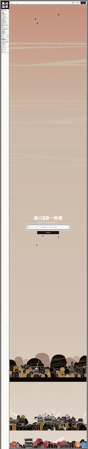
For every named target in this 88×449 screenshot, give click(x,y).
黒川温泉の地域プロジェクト (4, 32)
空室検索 (83, 2)
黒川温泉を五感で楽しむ (4, 30)
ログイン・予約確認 (76, 2)
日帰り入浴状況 (4, 14)
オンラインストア (3, 36)
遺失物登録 (3, 43)
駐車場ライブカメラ (5, 27)
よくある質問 (3, 44)
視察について (3, 45)
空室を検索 (48, 232)
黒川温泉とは (4, 19)
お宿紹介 (3, 12)
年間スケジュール (4, 22)
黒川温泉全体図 (4, 21)
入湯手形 (3, 20)
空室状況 (3, 13)
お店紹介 (3, 15)
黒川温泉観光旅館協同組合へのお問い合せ (4, 39)
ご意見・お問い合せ (5, 42)
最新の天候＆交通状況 (5, 25)
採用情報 (3, 33)
